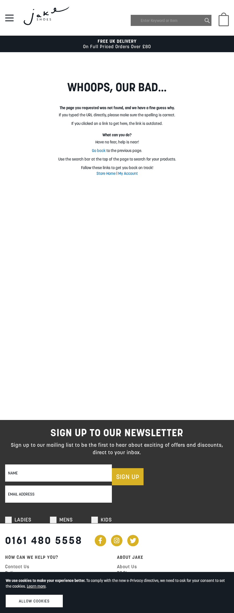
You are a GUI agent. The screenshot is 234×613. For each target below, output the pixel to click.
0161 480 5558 (43, 540)
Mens (66, 519)
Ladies (23, 519)
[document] (117, 592)
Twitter (133, 540)
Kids (106, 519)
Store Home (106, 173)
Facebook (100, 540)
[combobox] (171, 20)
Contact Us (17, 566)
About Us (127, 566)
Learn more (36, 586)
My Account (128, 173)
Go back (99, 150)
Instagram (116, 540)
